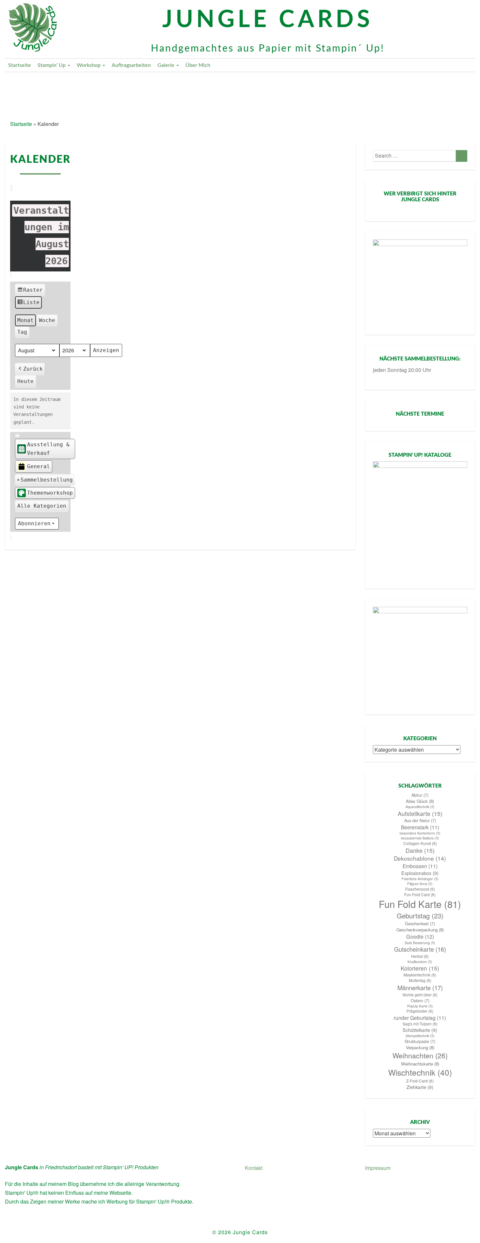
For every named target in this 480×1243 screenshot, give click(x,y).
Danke (420, 850)
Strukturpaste (420, 1041)
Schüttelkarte (420, 1030)
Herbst (420, 956)
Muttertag (420, 980)
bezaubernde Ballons (420, 838)
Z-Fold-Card (420, 1080)
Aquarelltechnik (420, 806)
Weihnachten (420, 1055)
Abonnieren (34, 523)
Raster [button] (30, 291)
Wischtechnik (420, 1072)
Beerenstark (420, 827)
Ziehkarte (420, 1087)
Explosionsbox (420, 873)
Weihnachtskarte (420, 1064)
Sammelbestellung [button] (47, 480)
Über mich (197, 65)
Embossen (420, 865)
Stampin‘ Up (52, 65)
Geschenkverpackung (420, 930)
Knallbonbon (420, 961)
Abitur (419, 795)
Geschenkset (420, 924)
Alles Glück (420, 801)
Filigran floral (420, 883)
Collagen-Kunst (420, 843)
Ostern (420, 1001)
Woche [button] (47, 320)
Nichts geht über (420, 994)
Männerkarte (420, 987)
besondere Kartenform (420, 833)
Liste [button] (28, 304)
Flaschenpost (420, 889)
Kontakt (254, 1168)
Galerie (166, 65)
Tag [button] (22, 332)
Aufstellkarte (420, 813)
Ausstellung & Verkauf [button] (48, 448)
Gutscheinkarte (420, 949)
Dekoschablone (420, 858)
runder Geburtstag (420, 1017)
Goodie (420, 936)
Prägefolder (420, 1011)
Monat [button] (25, 320)
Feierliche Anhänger (420, 878)
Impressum (378, 1168)
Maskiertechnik (420, 974)
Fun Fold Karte (420, 904)
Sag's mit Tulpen (420, 1023)
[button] (17, 435)
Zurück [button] (33, 369)
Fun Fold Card (420, 894)
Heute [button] (25, 381)
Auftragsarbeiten (131, 65)
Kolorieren (420, 968)
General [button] (38, 466)
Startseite (19, 65)
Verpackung (420, 1047)
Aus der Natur (420, 820)
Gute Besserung (420, 942)
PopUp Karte (420, 1006)
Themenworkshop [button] (50, 493)
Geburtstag (420, 915)
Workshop (89, 65)
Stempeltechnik (420, 1035)
